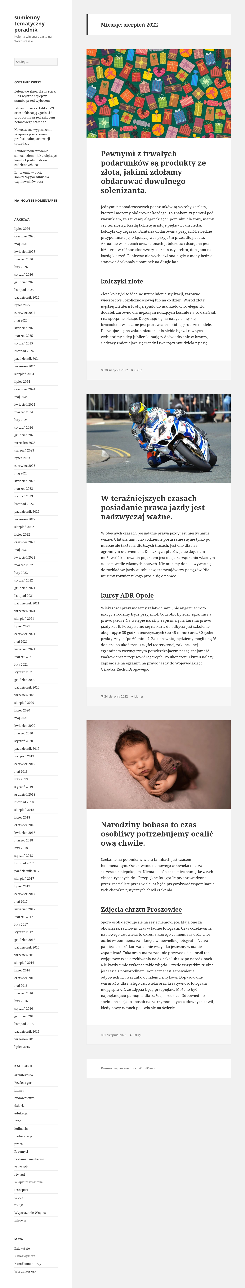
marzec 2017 (23, 917)
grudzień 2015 (24, 1016)
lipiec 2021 (22, 626)
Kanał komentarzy (27, 1264)
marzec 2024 (23, 412)
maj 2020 (21, 718)
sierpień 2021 (24, 618)
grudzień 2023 (24, 435)
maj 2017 (21, 901)
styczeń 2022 (23, 580)
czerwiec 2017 (24, 894)
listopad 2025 (24, 290)
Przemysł (21, 1151)
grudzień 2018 (24, 794)
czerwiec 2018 (24, 825)
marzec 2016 (23, 993)
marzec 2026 (23, 259)
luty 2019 (21, 779)
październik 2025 (26, 297)
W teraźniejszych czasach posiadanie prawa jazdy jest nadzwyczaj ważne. (153, 507)
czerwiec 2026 (24, 236)
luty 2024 (21, 420)
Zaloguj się (22, 1248)
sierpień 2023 (24, 450)
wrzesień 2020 (24, 695)
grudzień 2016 (24, 940)
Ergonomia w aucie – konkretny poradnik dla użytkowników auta (31, 177)
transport (21, 1190)
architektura (23, 1075)
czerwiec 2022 (24, 542)
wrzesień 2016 (24, 955)
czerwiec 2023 (24, 466)
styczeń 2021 (23, 672)
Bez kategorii (23, 1083)
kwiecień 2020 (24, 726)
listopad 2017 (24, 863)
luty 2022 (21, 573)
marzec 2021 (23, 657)
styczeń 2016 (23, 1008)
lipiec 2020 (22, 710)
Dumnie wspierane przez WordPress (128, 1068)
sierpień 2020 (24, 703)
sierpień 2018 (24, 810)
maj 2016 (21, 985)
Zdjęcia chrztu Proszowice (141, 909)
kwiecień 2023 (24, 481)
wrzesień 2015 (24, 1039)
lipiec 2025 (22, 305)
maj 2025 (21, 320)
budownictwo (24, 1098)
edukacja (21, 1113)
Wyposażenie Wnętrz (30, 1213)
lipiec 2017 (22, 886)
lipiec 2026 (22, 229)
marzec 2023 (23, 488)
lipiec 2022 (22, 534)
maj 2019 (21, 771)
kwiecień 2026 (24, 251)
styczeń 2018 (23, 856)
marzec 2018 (23, 840)
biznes (19, 1090)
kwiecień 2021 (24, 649)
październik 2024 (26, 359)
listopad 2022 (24, 504)
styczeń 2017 (23, 932)
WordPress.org (25, 1271)
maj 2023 (21, 473)
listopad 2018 (24, 802)
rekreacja (21, 1167)
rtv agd (19, 1174)
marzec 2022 (23, 565)
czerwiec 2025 (24, 313)
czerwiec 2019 (24, 764)
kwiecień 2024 (24, 404)
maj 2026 (21, 244)
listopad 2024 (24, 351)
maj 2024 (21, 397)
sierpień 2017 (24, 878)
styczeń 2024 (23, 427)
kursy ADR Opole (127, 595)
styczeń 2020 (23, 741)
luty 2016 (21, 1001)
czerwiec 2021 (24, 634)
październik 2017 (26, 871)
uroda (18, 1197)
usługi (18, 1205)
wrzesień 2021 (24, 611)
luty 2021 (21, 664)
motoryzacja (23, 1136)
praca (18, 1144)
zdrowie (20, 1220)
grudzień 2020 (24, 680)
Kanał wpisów (24, 1256)
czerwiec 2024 (24, 389)
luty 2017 (21, 924)
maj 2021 (21, 641)
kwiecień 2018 (24, 833)
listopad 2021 (24, 596)
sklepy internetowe (28, 1182)
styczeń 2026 (23, 274)
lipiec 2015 (22, 1047)
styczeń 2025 (23, 343)
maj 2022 (21, 550)
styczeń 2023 (23, 496)
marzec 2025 (23, 336)
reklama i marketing (29, 1159)
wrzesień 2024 (24, 366)
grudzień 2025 (24, 282)
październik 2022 (26, 511)
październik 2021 (26, 603)
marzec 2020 (23, 733)
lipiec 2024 (22, 381)
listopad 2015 (24, 1024)
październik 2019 (26, 748)
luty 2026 (21, 267)
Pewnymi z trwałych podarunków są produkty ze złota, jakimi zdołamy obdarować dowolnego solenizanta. (153, 171)
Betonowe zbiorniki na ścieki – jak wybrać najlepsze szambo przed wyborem (35, 96)
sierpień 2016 (24, 963)
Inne (17, 1121)
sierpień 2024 (24, 374)
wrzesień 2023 (24, 443)
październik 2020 (26, 687)
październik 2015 (26, 1031)
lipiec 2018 (22, 817)
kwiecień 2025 (24, 328)
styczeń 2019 (23, 787)
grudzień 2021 (24, 588)
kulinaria (21, 1128)
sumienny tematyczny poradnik (29, 23)
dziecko (19, 1106)
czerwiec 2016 (24, 978)
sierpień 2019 (24, 756)
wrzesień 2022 (24, 519)
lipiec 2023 (22, 458)
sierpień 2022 (24, 527)
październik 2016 (26, 947)
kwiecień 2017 (24, 909)
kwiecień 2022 (24, 557)
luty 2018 (21, 848)
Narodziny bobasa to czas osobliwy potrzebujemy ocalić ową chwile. (157, 833)
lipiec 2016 (22, 970)
